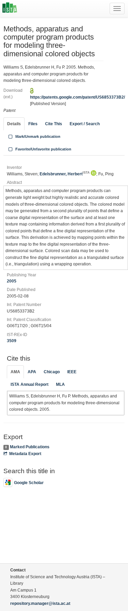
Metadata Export (25, 453)
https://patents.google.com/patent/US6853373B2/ (77, 97)
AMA (15, 371)
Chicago (52, 371)
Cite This (53, 123)
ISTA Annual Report (29, 384)
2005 (11, 281)
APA (32, 371)
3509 (11, 340)
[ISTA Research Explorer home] (9, 8)
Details (14, 123)
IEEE (71, 371)
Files (33, 123)
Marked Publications (29, 447)
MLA (60, 384)
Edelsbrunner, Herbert (65, 174)
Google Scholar (29, 482)
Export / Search (85, 123)
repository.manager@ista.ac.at (40, 603)
